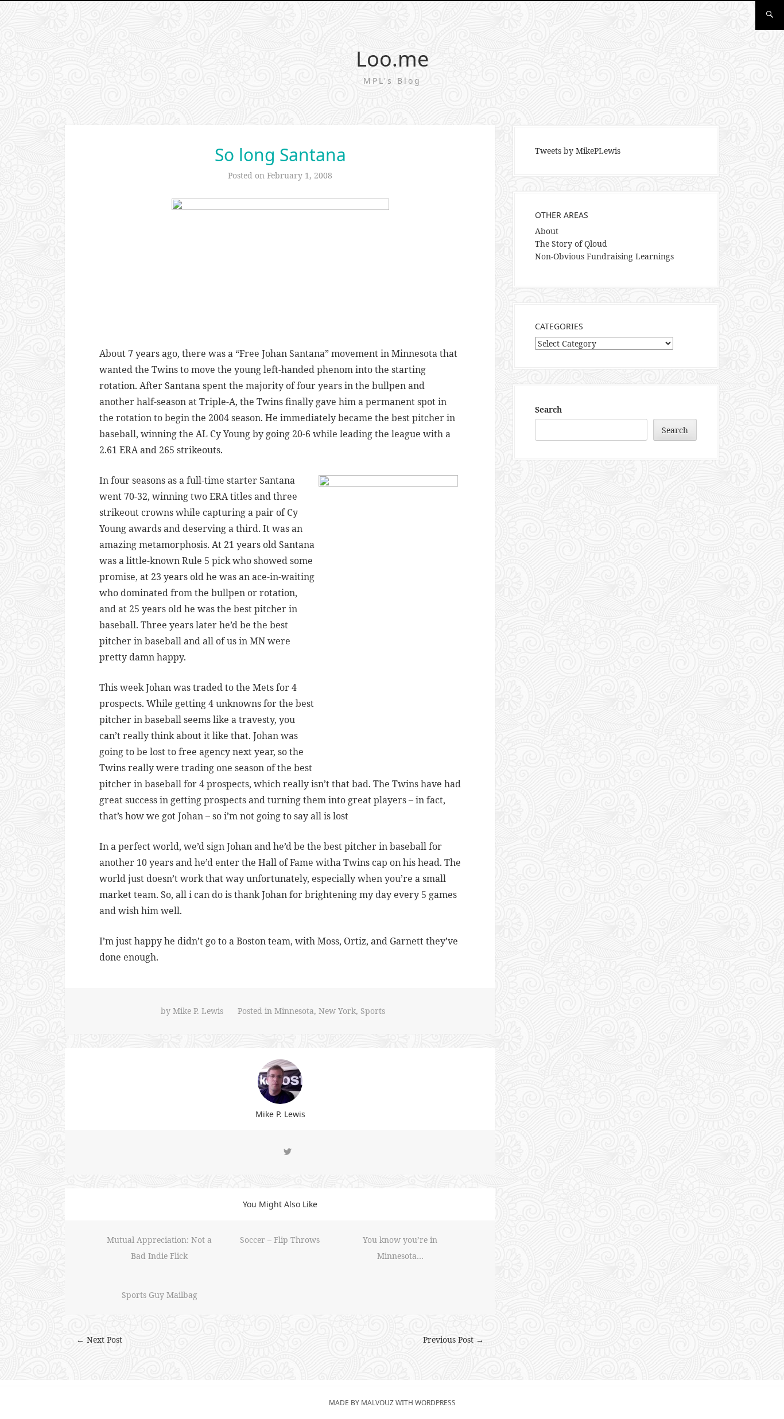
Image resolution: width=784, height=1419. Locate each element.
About (546, 231)
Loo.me (392, 59)
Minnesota (294, 1010)
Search (548, 409)
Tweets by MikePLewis (577, 150)
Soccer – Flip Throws (280, 1239)
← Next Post (99, 1339)
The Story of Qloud (571, 243)
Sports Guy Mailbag (159, 1294)
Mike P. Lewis (198, 1010)
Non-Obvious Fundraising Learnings (604, 256)
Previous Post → (453, 1339)
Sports (372, 1010)
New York (337, 1010)
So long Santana (280, 154)
